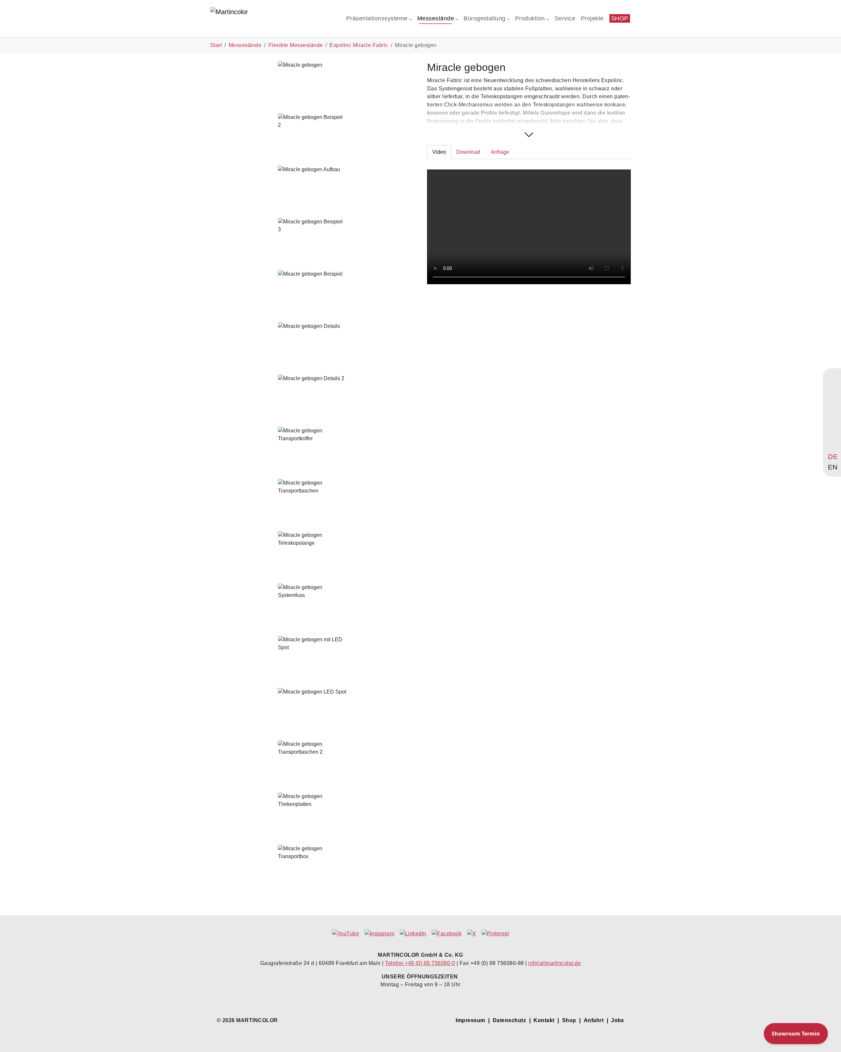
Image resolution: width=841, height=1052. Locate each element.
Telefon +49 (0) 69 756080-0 (420, 963)
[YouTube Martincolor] (833, 380)
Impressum (470, 1020)
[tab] (439, 152)
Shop (569, 1020)
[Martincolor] (255, 17)
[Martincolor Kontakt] (833, 405)
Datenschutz (509, 1020)
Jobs (617, 1020)
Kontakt (544, 1020)
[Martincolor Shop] (833, 392)
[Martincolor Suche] (833, 443)
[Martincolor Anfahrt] (833, 431)
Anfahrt (593, 1020)
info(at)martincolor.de (554, 963)
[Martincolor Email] (833, 418)
